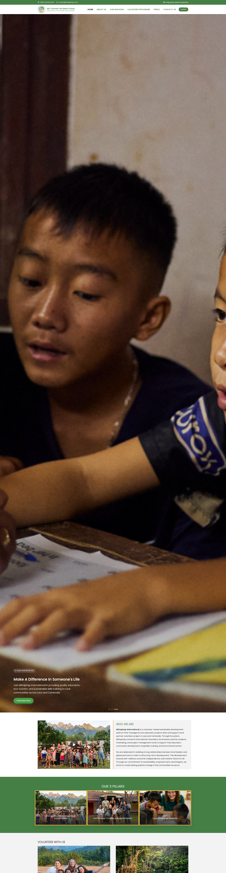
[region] (113, 363)
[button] (125, 9)
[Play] (74, 744)
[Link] (57, 9)
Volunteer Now (23, 703)
